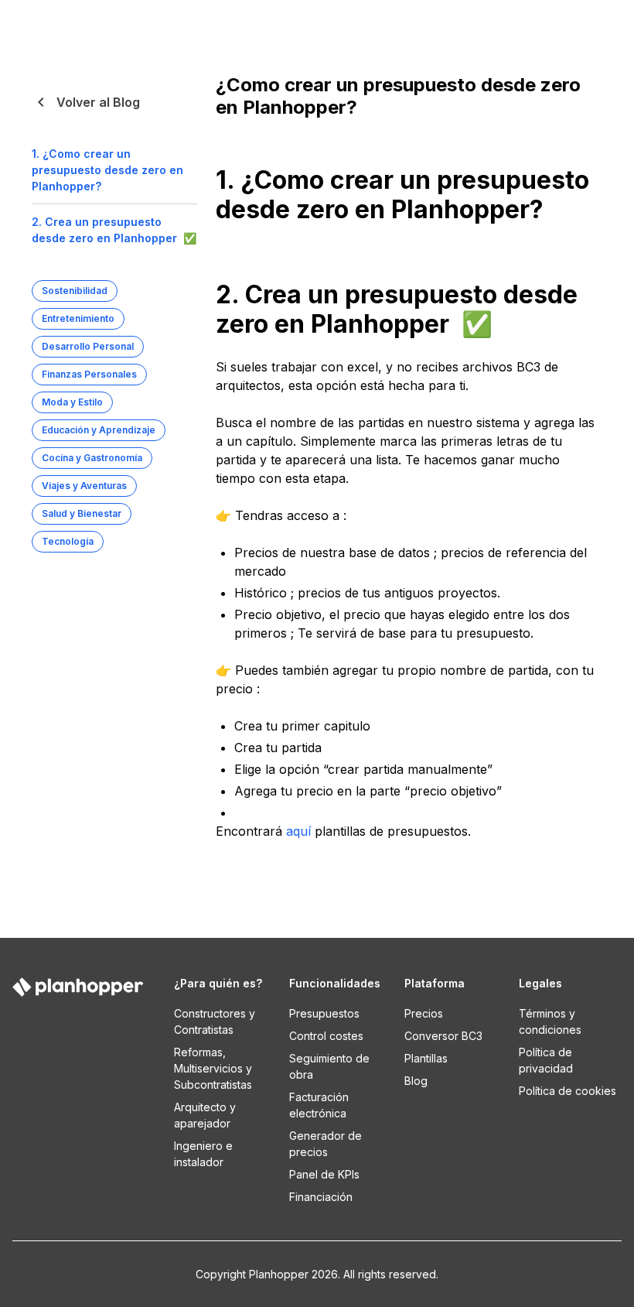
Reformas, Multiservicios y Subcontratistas (213, 1068)
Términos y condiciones (550, 1021)
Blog (416, 1080)
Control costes (326, 1035)
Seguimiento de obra (329, 1066)
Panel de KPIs (324, 1174)
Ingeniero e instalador (203, 1153)
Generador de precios (325, 1143)
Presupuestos (324, 1013)
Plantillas (426, 1058)
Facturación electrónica (319, 1105)
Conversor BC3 (443, 1035)
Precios (423, 1013)
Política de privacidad (546, 1060)
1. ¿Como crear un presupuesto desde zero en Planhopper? (107, 170)
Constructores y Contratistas (214, 1021)
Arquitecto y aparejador (205, 1115)
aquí (298, 831)
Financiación (321, 1196)
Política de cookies (567, 1090)
